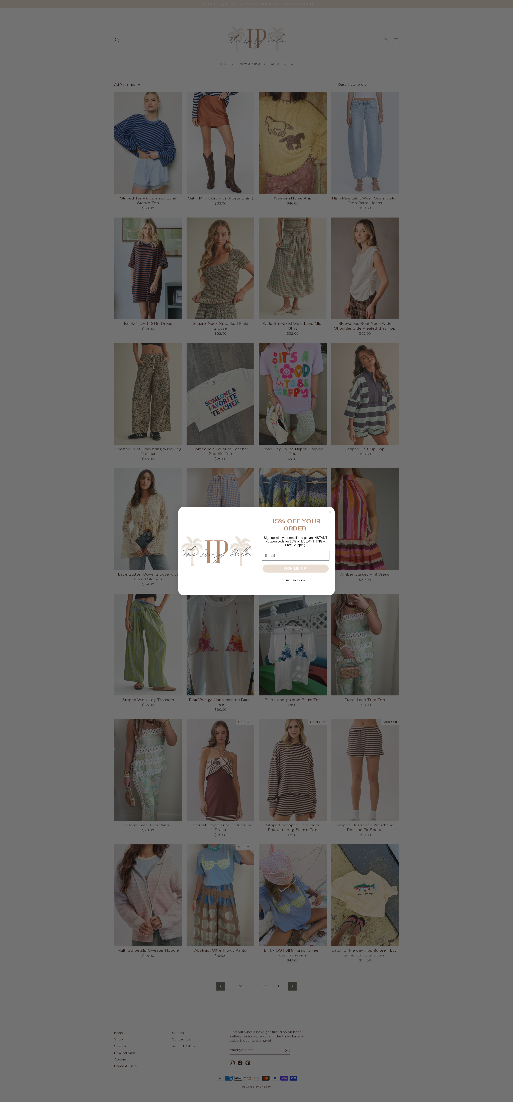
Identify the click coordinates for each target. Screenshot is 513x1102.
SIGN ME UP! (296, 568)
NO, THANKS (295, 580)
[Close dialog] (330, 512)
